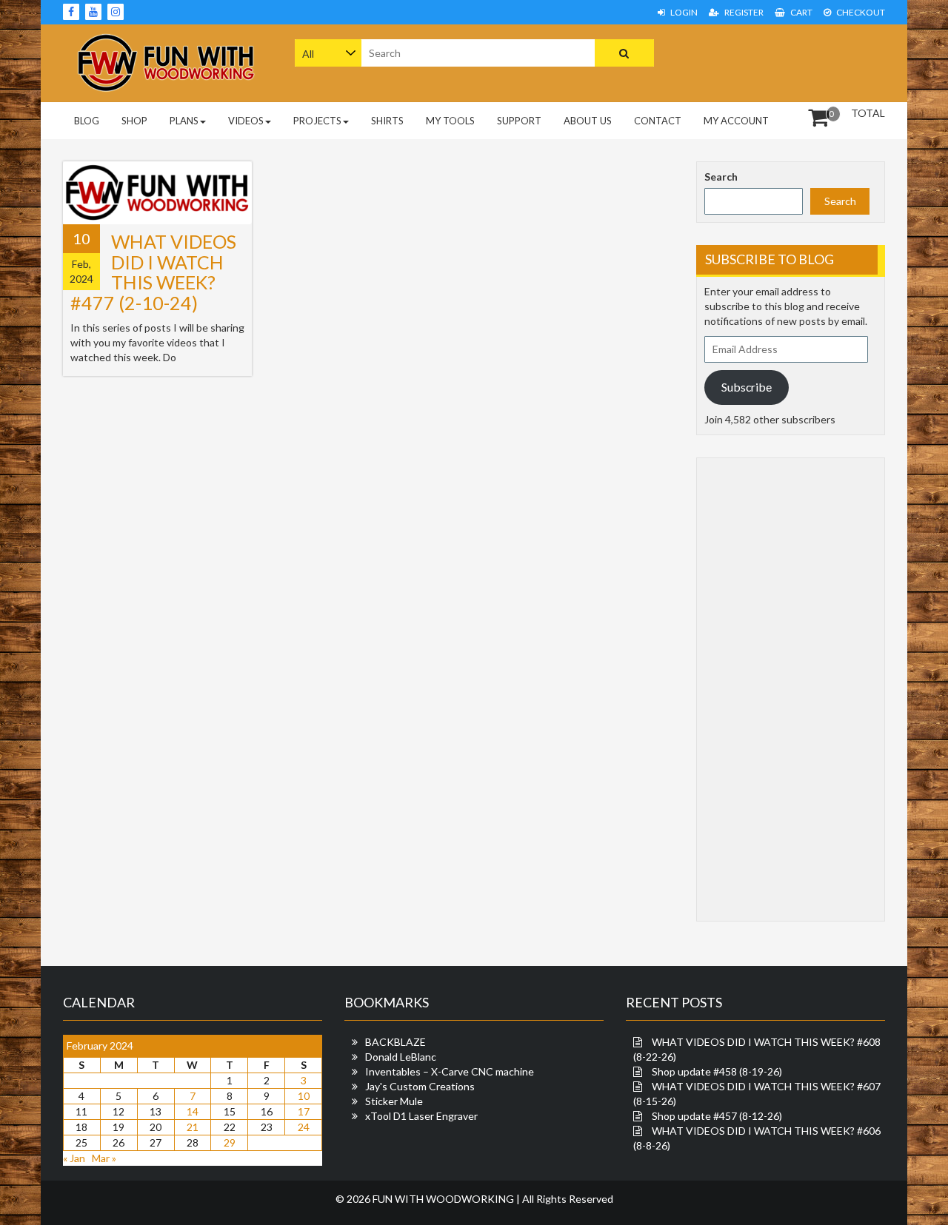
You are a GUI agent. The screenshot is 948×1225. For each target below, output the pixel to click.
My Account (736, 121)
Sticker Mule (394, 1101)
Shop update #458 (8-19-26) (717, 1071)
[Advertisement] (791, 61)
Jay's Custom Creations (420, 1086)
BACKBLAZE (395, 1042)
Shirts (387, 121)
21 (192, 1127)
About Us (588, 121)
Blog (86, 121)
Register (743, 12)
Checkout (860, 12)
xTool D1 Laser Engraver (421, 1116)
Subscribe (746, 387)
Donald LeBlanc (400, 1056)
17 (304, 1111)
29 (230, 1142)
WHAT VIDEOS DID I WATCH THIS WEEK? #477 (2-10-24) (153, 272)
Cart (800, 12)
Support (519, 121)
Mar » (104, 1158)
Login (683, 12)
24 (304, 1127)
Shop (134, 121)
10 (304, 1096)
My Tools (450, 121)
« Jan (74, 1158)
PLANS (184, 121)
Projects (317, 121)
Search (721, 176)
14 (192, 1111)
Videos (246, 121)
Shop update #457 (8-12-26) (717, 1116)
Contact (657, 121)
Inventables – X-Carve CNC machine (449, 1071)
